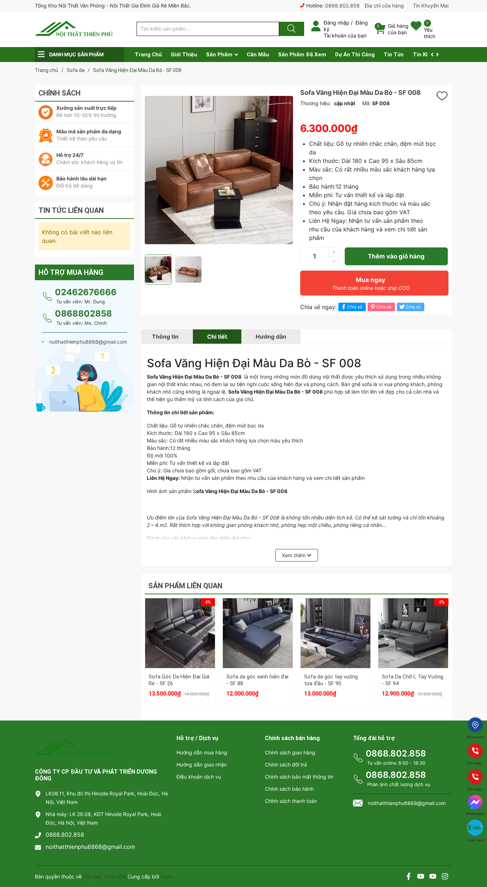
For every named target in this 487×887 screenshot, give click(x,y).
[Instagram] (444, 877)
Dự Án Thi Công (355, 54)
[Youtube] (420, 877)
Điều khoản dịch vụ (198, 777)
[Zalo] (432, 877)
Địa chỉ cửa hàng (384, 5)
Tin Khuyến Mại (430, 5)
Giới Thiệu (184, 54)
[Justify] (290, 29)
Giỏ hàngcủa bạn (398, 29)
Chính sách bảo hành (289, 789)
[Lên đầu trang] (475, 856)
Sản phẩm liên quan (185, 585)
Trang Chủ (148, 54)
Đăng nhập (336, 23)
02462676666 (86, 292)
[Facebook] (408, 877)
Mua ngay (371, 283)
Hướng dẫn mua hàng (201, 752)
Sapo (166, 876)
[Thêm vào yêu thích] (444, 96)
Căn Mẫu (258, 54)
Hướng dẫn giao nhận (201, 765)
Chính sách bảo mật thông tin (299, 777)
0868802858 (83, 313)
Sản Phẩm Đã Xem (302, 54)
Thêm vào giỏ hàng (396, 256)
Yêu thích (429, 33)
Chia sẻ (354, 306)
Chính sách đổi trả (286, 765)
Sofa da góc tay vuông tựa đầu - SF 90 (331, 680)
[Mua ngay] (180, 646)
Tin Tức (394, 54)
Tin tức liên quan (71, 210)
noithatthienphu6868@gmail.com (90, 846)
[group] (219, 170)
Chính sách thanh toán (291, 801)
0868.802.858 (342, 5)
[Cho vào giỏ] (180, 612)
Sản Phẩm (219, 54)
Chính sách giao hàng (290, 752)
